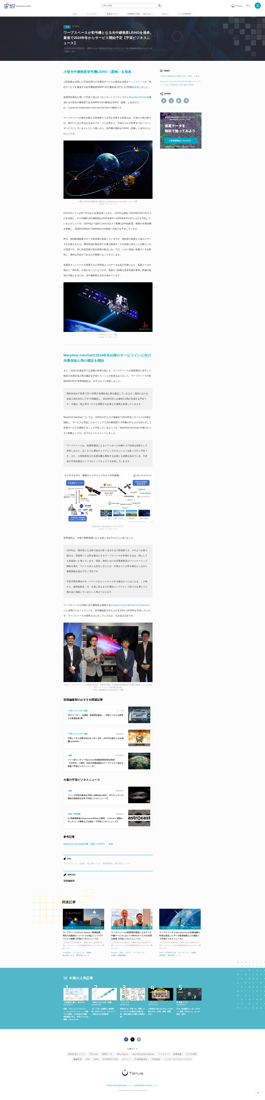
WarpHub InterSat (138, 97)
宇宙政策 (156, 1059)
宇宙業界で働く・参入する (139, 14)
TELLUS (93, 1054)
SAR (161, 953)
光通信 (82, 863)
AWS (121, 953)
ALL (75, 14)
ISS (88, 1059)
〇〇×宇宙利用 (184, 14)
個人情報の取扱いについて (124, 1085)
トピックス (92, 14)
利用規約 (109, 1085)
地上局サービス (94, 863)
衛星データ (112, 14)
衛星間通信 (108, 863)
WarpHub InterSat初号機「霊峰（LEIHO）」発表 (88, 844)
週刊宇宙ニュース (122, 863)
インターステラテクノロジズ (178, 1059)
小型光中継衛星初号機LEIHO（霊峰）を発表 (180, 76)
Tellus (164, 14)
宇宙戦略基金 (141, 1059)
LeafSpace (67, 953)
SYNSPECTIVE (170, 953)
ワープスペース (70, 863)
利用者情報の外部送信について (147, 1085)
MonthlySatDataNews (143, 1054)
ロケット (126, 1059)
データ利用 (191, 1054)
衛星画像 (177, 1054)
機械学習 (77, 1059)
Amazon (114, 953)
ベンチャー (164, 1054)
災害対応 (162, 955)
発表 (136, 87)
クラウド (128, 953)
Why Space (122, 1054)
